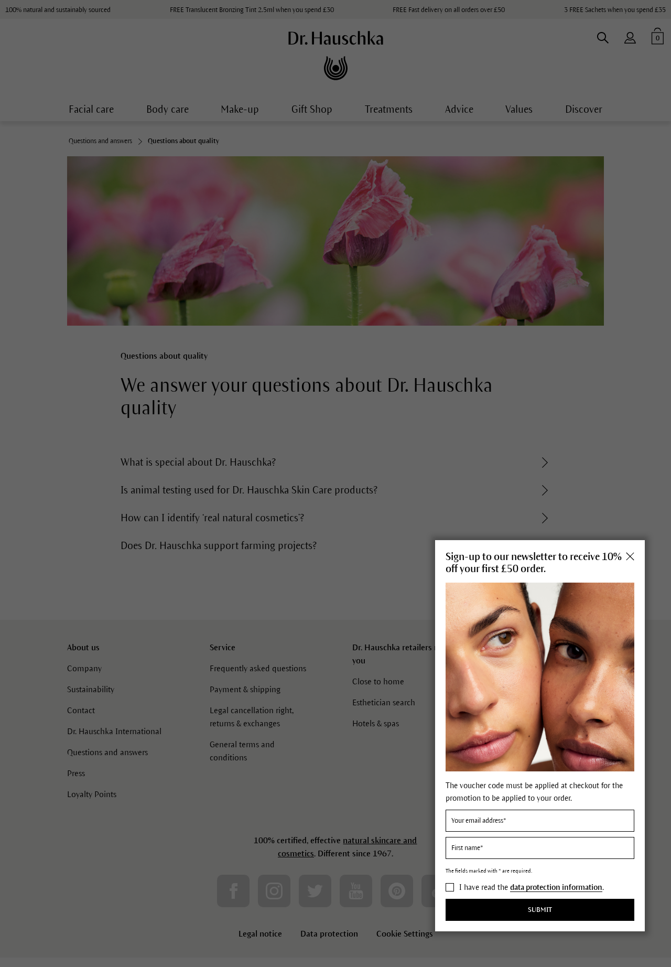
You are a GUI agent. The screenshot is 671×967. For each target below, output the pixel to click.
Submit (540, 910)
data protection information (556, 887)
